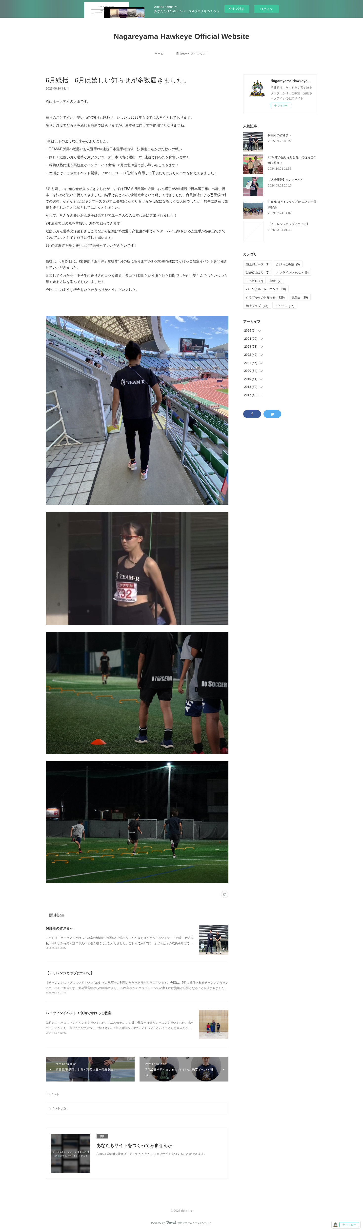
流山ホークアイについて (192, 53)
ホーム (159, 53)
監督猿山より (257, 272)
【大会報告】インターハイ (285, 179)
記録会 (300, 297)
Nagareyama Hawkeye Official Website (181, 36)
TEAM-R (254, 281)
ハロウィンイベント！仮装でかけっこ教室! (79, 1012)
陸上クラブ (257, 305)
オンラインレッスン (292, 272)
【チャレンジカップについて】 (70, 972)
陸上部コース (257, 264)
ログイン (266, 8)
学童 (276, 281)
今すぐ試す (237, 8)
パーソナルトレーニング (266, 289)
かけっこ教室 (288, 264)
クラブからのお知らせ (265, 297)
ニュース (284, 305)
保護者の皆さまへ (59, 928)
